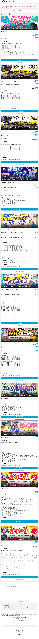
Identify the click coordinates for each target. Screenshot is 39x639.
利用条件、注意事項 (19, 629)
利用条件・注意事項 (11, 586)
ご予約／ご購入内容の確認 (19, 601)
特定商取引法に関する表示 (19, 630)
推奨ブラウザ (19, 631)
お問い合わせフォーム (6, 605)
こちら (7, 7)
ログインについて (19, 598)
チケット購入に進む (19, 60)
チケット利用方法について (19, 592)
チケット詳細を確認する (19, 62)
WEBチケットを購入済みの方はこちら (19, 10)
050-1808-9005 (6, 606)
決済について (19, 595)
